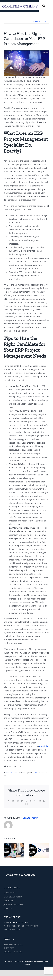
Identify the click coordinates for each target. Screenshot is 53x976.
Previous (37, 21)
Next (45, 21)
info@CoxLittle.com (19, 922)
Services (8, 900)
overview (9, 892)
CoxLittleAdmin (11, 773)
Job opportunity (13, 904)
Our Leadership (13, 896)
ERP (35, 773)
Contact (9, 908)
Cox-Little (43, 746)
